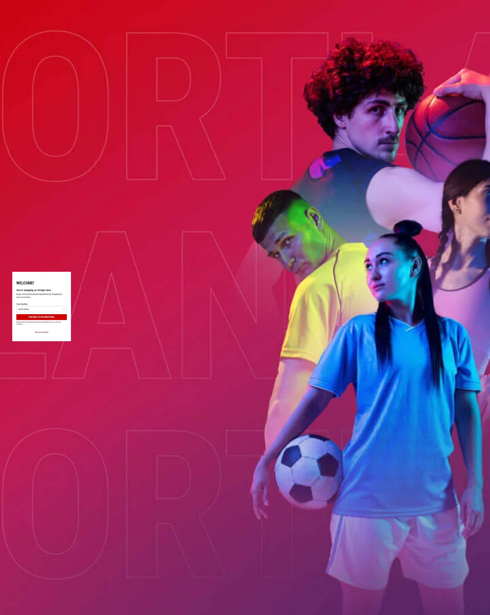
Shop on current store (41, 332)
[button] (41, 309)
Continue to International (41, 317)
